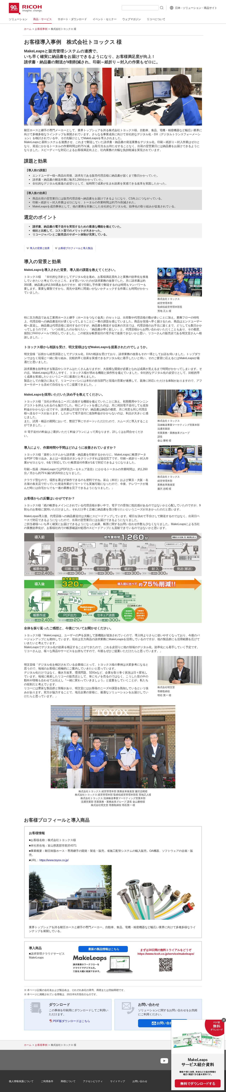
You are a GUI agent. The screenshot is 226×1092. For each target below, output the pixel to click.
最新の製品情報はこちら (103, 949)
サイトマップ (117, 1081)
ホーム (27, 29)
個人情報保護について (21, 1081)
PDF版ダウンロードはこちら (71, 1021)
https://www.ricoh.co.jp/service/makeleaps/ (166, 953)
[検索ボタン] (161, 7)
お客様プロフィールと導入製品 (75, 248)
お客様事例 (41, 29)
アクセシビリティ (93, 1081)
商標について (68, 1081)
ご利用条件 (47, 1081)
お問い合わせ (139, 1081)
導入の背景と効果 (40, 248)
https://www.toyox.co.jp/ (54, 860)
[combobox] (140, 7)
